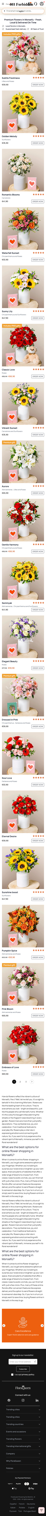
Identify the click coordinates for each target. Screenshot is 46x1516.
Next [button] (42, 1325)
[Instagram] (23, 1400)
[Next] (32, 1082)
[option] (23, 1325)
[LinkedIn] (37, 1400)
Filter (41, 1510)
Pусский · (13, 1511)
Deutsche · (31, 1504)
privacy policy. (28, 1374)
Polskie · (22, 1507)
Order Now (37, 85)
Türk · (20, 1511)
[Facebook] (9, 1400)
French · (22, 1504)
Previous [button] (3, 1325)
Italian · (13, 1507)
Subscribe (23, 1369)
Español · (13, 1504)
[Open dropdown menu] (38, 1410)
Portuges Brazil (30, 1511)
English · (31, 1507)
